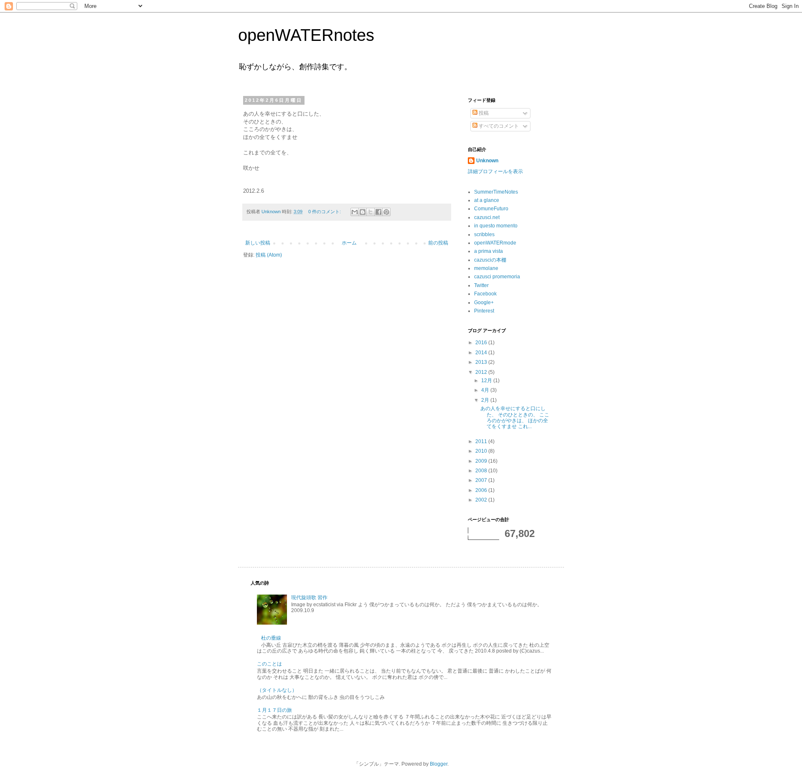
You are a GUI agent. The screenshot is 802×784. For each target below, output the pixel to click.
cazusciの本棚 (490, 260)
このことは (269, 664)
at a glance (486, 200)
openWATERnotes (306, 35)
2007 (481, 480)
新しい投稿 (257, 243)
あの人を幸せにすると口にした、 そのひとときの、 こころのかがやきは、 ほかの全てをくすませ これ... (514, 417)
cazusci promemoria (497, 277)
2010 (481, 451)
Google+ (484, 302)
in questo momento (496, 226)
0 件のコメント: (325, 211)
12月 (487, 380)
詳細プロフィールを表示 (495, 171)
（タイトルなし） (277, 690)
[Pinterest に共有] (386, 212)
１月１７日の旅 (274, 710)
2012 (481, 372)
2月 (485, 400)
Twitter (481, 285)
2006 (481, 490)
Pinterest (484, 311)
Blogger (438, 764)
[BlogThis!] (362, 212)
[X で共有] (370, 212)
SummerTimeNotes (496, 192)
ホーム (349, 243)
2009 (481, 461)
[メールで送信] (354, 212)
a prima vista (488, 251)
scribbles (484, 234)
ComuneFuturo (491, 209)
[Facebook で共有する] (378, 212)
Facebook (485, 294)
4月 (485, 390)
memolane (486, 268)
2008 (481, 471)
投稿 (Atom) (269, 255)
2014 (481, 352)
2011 (481, 441)
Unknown (487, 161)
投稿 (483, 113)
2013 (481, 362)
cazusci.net (487, 217)
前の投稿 (438, 243)
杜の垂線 (271, 638)
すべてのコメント (498, 126)
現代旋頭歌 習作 (309, 597)
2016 (481, 342)
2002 (481, 500)
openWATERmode (495, 243)
